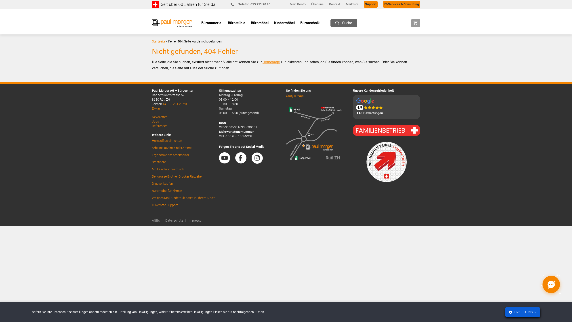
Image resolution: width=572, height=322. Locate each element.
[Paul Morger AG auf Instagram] (259, 162)
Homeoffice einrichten (167, 140)
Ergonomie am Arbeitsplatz (170, 155)
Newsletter (159, 117)
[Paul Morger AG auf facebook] (243, 162)
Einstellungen (524, 312)
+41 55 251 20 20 (175, 104)
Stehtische (159, 162)
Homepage (271, 62)
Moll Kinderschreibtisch (168, 169)
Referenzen (160, 126)
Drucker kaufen (162, 183)
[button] (386, 107)
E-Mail (156, 108)
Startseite (158, 41)
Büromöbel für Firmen (167, 191)
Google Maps (295, 95)
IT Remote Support (165, 205)
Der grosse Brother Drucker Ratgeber (177, 176)
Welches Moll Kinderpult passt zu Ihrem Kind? (183, 198)
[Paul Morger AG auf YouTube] (227, 162)
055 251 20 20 (254, 4)
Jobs (155, 121)
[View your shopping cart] (415, 23)
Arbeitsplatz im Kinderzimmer (172, 148)
